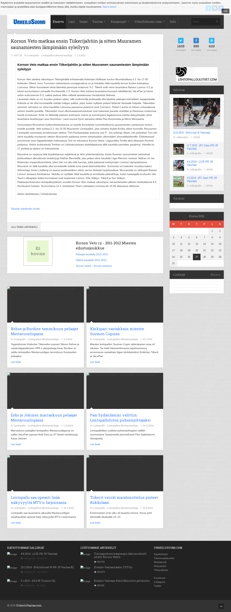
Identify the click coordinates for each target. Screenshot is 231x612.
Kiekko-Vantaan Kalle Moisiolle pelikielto (122, 580)
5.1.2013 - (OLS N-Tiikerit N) (38, 580)
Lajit (71, 21)
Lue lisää (16, 361)
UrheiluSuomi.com (148, 21)
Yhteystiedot (161, 570)
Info (173, 21)
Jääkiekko (182, 137)
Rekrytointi (160, 566)
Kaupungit (118, 21)
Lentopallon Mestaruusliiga (56, 55)
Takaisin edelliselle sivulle (25, 208)
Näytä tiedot (109, 6)
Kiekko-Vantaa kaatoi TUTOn (113, 567)
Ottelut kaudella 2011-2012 (91, 260)
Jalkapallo (196, 153)
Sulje (225, 11)
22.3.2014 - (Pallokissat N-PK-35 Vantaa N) (47, 567)
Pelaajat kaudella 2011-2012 (92, 254)
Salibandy (29, 585)
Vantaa (97, 21)
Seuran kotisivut (102, 265)
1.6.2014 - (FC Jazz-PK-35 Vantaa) (202, 179)
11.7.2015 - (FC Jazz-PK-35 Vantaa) (202, 147)
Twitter (158, 585)
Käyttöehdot (161, 554)
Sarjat (83, 21)
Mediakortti (160, 562)
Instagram (159, 581)
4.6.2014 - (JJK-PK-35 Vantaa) (200, 163)
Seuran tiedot (83, 265)
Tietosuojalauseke (164, 558)
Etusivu (58, 21)
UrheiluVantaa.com (29, 605)
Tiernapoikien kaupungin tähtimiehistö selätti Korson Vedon (120, 555)
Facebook (159, 577)
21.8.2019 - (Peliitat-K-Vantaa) (191, 132)
